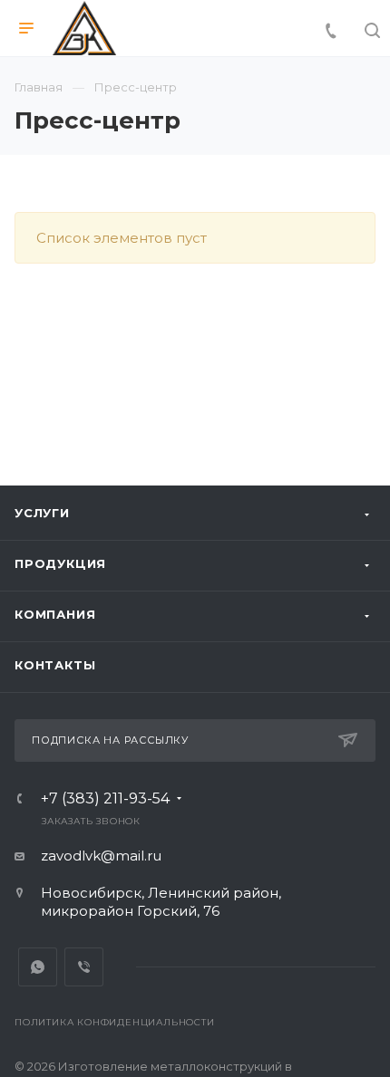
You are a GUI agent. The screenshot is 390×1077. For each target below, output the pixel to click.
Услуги (42, 512)
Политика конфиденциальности (115, 1022)
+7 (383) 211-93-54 (105, 799)
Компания (55, 614)
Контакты (55, 665)
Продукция (60, 563)
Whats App (37, 966)
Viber (83, 966)
